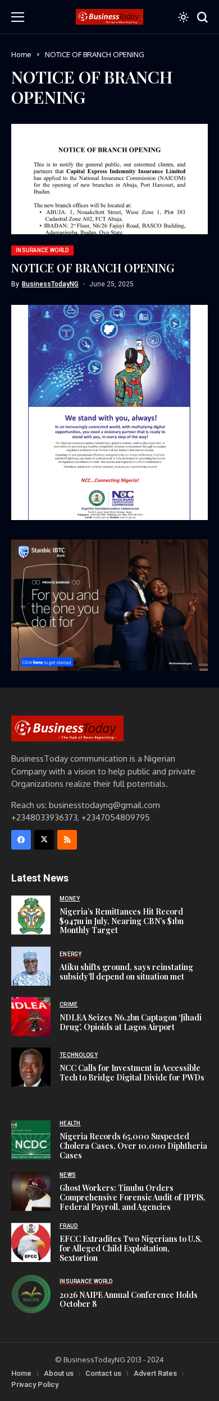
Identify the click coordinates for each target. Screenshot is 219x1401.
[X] (44, 840)
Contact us (103, 1373)
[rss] (67, 840)
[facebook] (21, 840)
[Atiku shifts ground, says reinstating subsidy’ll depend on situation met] (31, 966)
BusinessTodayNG (50, 284)
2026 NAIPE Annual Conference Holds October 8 (129, 1299)
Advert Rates (155, 1373)
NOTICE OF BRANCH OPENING (93, 267)
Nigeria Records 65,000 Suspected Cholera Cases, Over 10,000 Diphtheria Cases (133, 1146)
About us (59, 1373)
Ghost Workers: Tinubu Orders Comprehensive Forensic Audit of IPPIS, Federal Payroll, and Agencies (133, 1197)
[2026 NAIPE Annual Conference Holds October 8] (31, 1294)
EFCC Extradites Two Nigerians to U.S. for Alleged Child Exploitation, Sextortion (131, 1248)
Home (21, 54)
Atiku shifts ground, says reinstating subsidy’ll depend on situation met (126, 972)
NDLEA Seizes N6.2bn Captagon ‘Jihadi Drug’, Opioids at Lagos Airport (131, 1022)
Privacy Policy (34, 1384)
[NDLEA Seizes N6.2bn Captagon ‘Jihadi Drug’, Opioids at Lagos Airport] (31, 1016)
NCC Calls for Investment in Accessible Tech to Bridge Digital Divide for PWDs (132, 1073)
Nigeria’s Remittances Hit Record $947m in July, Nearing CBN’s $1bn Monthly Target (122, 921)
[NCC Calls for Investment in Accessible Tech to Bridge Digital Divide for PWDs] (31, 1067)
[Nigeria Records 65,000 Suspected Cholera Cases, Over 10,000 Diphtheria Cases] (31, 1139)
